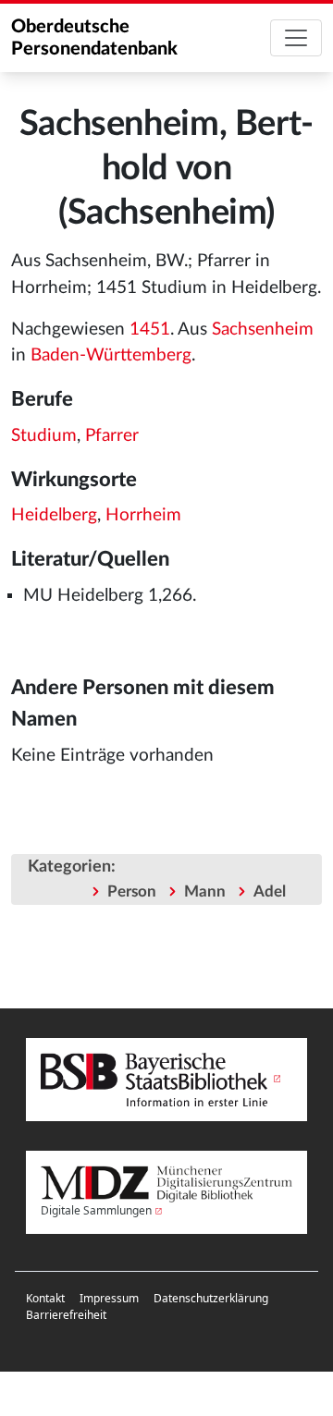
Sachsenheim (263, 329)
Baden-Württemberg (111, 355)
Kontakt (45, 1298)
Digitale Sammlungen (96, 1210)
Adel (269, 891)
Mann (205, 891)
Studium (44, 436)
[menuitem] (45, 1298)
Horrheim (143, 515)
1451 (150, 329)
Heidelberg (54, 515)
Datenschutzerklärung (211, 1298)
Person (131, 891)
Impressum (109, 1298)
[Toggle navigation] (296, 37)
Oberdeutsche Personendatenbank (94, 38)
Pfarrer (112, 436)
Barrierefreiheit (66, 1315)
